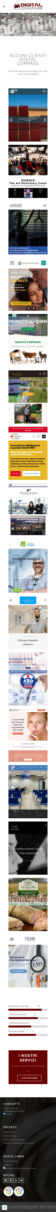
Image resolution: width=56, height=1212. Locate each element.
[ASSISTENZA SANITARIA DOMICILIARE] (11, 702)
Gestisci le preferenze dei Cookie (18, 1143)
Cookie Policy (9, 1136)
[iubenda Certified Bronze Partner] (19, 1168)
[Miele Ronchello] (11, 420)
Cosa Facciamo (10, 1161)
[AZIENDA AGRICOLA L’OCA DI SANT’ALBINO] (11, 928)
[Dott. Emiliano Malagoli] (11, 589)
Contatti (7, 1165)
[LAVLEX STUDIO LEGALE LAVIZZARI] (11, 251)
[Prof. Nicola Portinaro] (11, 307)
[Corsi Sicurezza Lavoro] (11, 476)
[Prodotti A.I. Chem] (11, 364)
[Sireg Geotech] (11, 138)
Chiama (9, 1114)
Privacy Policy (9, 1132)
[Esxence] (11, 195)
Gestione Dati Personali (14, 1140)
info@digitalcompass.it (13, 1111)
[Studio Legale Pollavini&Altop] (11, 533)
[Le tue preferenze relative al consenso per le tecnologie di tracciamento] (4, 1207)
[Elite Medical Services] (11, 984)
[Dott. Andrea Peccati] (11, 646)
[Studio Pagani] (11, 815)
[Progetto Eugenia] (11, 758)
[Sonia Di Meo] (11, 871)
